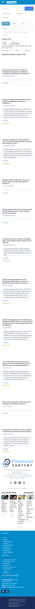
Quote (8, 50)
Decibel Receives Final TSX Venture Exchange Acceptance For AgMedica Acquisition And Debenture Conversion (16, 71)
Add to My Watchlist (7, 48)
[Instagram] (24, 483)
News (10, 32)
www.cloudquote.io (17, 472)
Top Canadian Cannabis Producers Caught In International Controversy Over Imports (17, 430)
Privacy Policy (14, 602)
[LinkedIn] (20, 483)
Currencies (16, 32)
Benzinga (6, 83)
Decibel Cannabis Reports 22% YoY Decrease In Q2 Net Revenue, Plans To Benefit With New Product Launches (15, 281)
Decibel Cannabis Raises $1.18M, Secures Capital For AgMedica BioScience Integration (16, 101)
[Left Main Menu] (3, 2)
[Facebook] (15, 483)
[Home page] (12, 2)
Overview (5, 32)
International (23, 32)
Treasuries (5, 35)
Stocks (14, 23)
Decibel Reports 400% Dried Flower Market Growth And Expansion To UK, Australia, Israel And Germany (17, 211)
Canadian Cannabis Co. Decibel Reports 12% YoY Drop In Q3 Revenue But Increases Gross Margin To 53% (17, 141)
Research (27, 50)
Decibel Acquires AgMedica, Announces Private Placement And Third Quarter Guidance (16, 181)
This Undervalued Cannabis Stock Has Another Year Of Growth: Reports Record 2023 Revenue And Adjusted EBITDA (16, 363)
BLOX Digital (16, 606)
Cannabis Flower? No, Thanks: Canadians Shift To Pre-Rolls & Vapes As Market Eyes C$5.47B (16, 240)
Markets (6, 23)
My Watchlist (20, 13)
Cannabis (8, 123)
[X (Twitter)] (11, 483)
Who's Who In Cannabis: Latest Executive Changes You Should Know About (16, 403)
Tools (5, 28)
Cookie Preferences (16, 603)
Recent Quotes (6, 13)
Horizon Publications (20, 599)
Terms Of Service (20, 478)
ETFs (22, 23)
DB (8, 39)
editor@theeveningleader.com (15, 587)
